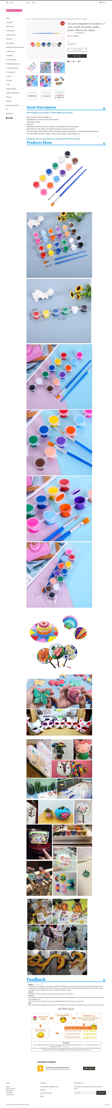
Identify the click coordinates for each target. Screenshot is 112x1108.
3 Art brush (9, 39)
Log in (28, 2)
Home (8, 18)
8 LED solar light (11, 59)
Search (8, 1086)
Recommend (9, 26)
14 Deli (8, 84)
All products (9, 22)
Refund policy (9, 1090)
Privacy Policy (10, 1094)
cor (68, 41)
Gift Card (8, 97)
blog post (8, 101)
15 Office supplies (15, 88)
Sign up (33, 2)
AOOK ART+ (9, 113)
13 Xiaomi (9, 80)
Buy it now (77, 56)
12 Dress (8, 76)
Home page (9, 1092)
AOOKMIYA (16, 1104)
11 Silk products (10, 72)
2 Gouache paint (11, 35)
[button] (75, 33)
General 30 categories (15, 105)
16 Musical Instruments (12, 93)
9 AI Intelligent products (13, 64)
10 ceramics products (12, 68)
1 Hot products (10, 30)
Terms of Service (10, 1088)
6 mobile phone (10, 51)
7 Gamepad (9, 55)
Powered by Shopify (24, 1104)
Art (15, 109)
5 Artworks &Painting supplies (15, 47)
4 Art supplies (10, 43)
